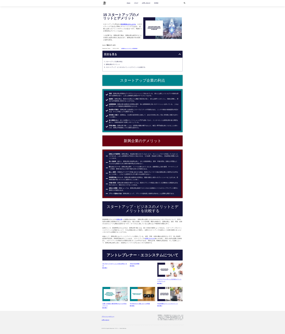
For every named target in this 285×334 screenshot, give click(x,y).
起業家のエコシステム (126, 48)
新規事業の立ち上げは (128, 24)
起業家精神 (134, 48)
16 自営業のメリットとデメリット (167, 303)
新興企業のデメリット (113, 64)
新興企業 (119, 219)
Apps (128, 3)
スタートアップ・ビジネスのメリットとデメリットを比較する (125, 67)
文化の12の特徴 (134, 263)
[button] (184, 2)
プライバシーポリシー (108, 316)
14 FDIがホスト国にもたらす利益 (140, 303)
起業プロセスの (150, 238)
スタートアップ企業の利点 (114, 61)
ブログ (136, 3)
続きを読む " (104, 267)
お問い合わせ (146, 3)
